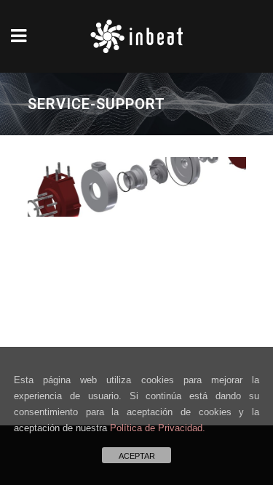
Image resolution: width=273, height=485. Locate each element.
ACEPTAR (137, 456)
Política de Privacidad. (157, 427)
